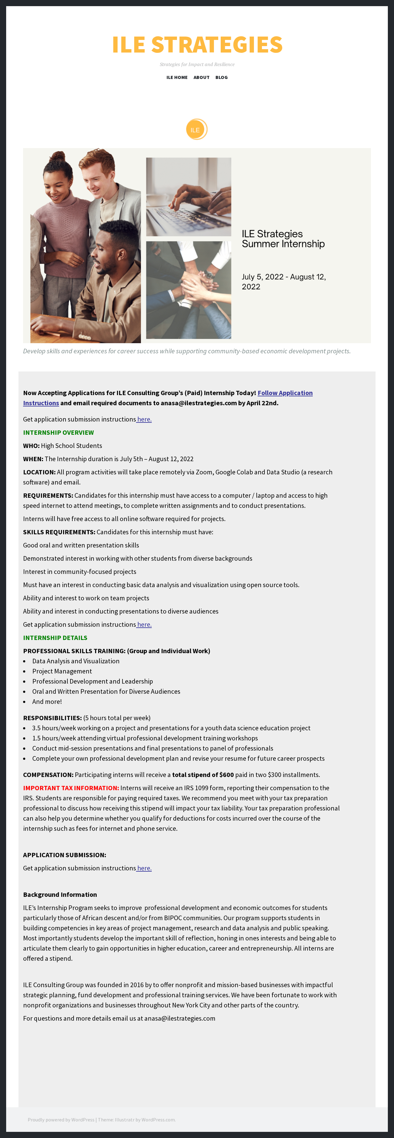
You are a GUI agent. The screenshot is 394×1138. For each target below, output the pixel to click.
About (202, 77)
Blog (221, 77)
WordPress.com (158, 1119)
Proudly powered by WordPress (61, 1119)
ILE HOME (177, 77)
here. (144, 419)
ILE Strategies (197, 44)
